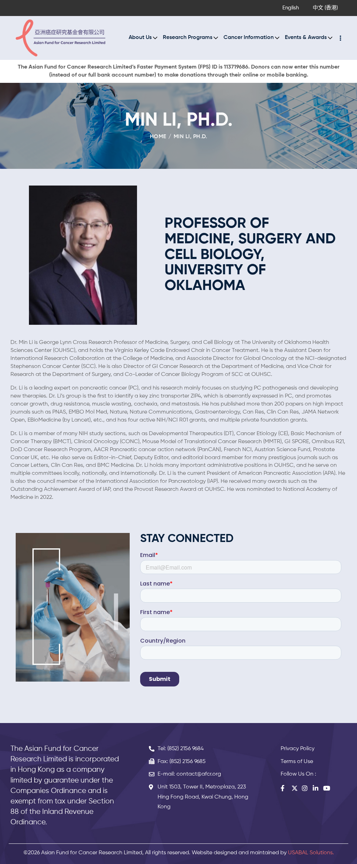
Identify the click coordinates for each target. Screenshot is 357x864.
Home (158, 137)
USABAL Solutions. (311, 853)
